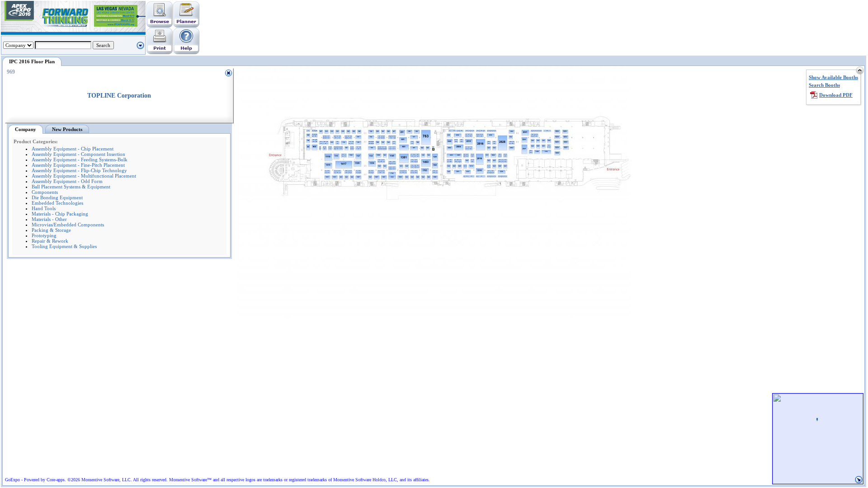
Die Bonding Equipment (57, 197)
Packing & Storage (51, 230)
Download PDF (836, 95)
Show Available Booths (833, 77)
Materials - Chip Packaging (60, 213)
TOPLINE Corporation (119, 95)
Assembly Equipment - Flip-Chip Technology (79, 170)
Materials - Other (49, 219)
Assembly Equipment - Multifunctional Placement (84, 175)
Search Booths (824, 85)
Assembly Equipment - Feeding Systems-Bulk (79, 159)
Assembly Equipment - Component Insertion (78, 154)
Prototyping (44, 235)
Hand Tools (44, 208)
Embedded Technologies (57, 203)
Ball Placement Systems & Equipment (71, 186)
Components (45, 192)
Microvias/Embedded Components (68, 224)
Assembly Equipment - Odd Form (67, 181)
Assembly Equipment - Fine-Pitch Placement (78, 165)
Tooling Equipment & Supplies (64, 246)
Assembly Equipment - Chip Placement (72, 148)
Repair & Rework (50, 241)
